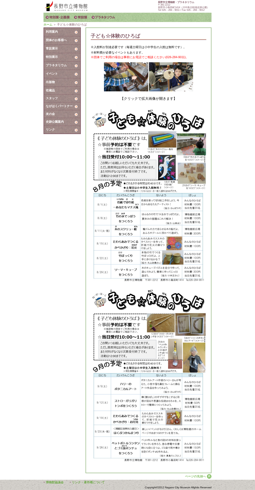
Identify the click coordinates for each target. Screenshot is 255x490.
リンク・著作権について (88, 482)
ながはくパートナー (59, 106)
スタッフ (52, 98)
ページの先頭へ (195, 476)
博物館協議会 (55, 482)
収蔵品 (50, 90)
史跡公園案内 (55, 121)
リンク (50, 129)
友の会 (50, 113)
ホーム (47, 24)
